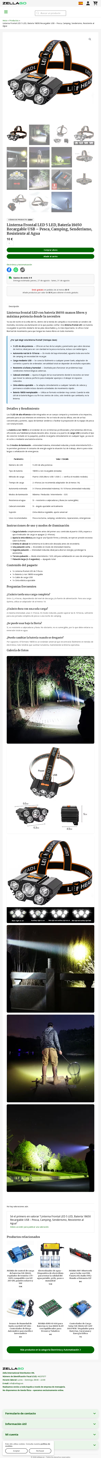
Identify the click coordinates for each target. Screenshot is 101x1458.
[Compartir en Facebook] (9, 269)
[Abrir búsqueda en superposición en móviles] (50, 13)
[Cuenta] (88, 3)
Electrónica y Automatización (19, 264)
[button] (90, 39)
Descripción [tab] (14, 306)
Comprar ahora (50, 250)
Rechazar (40, 1451)
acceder (19, 1226)
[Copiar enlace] (22, 269)
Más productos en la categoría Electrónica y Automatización (50, 1349)
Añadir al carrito (51, 256)
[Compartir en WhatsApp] (15, 269)
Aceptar (16, 1451)
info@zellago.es (16, 1383)
